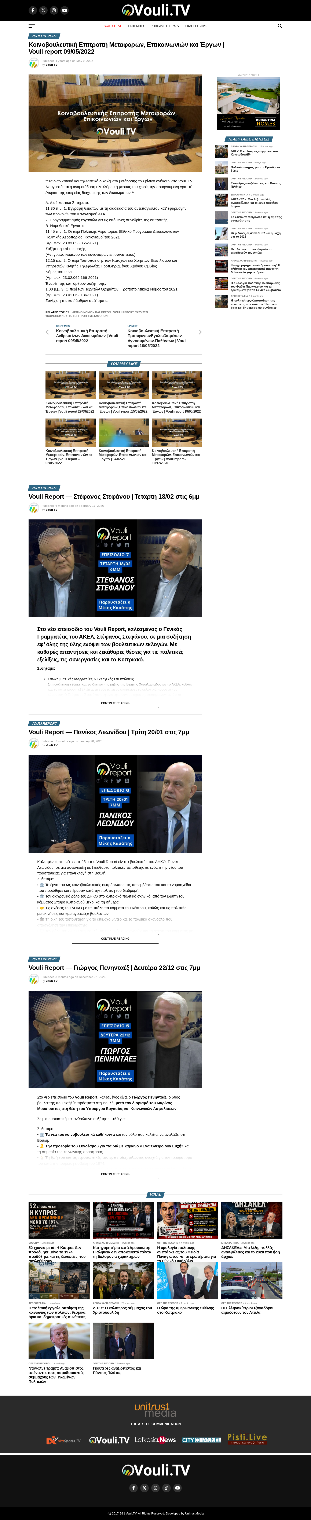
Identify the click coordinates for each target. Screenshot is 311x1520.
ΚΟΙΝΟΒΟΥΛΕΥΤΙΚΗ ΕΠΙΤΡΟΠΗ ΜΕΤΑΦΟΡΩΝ (77, 316)
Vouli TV (52, 64)
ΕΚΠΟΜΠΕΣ (136, 26)
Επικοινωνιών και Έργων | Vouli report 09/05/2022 (111, 312)
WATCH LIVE (113, 26)
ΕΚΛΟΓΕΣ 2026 (195, 26)
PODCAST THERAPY (165, 26)
